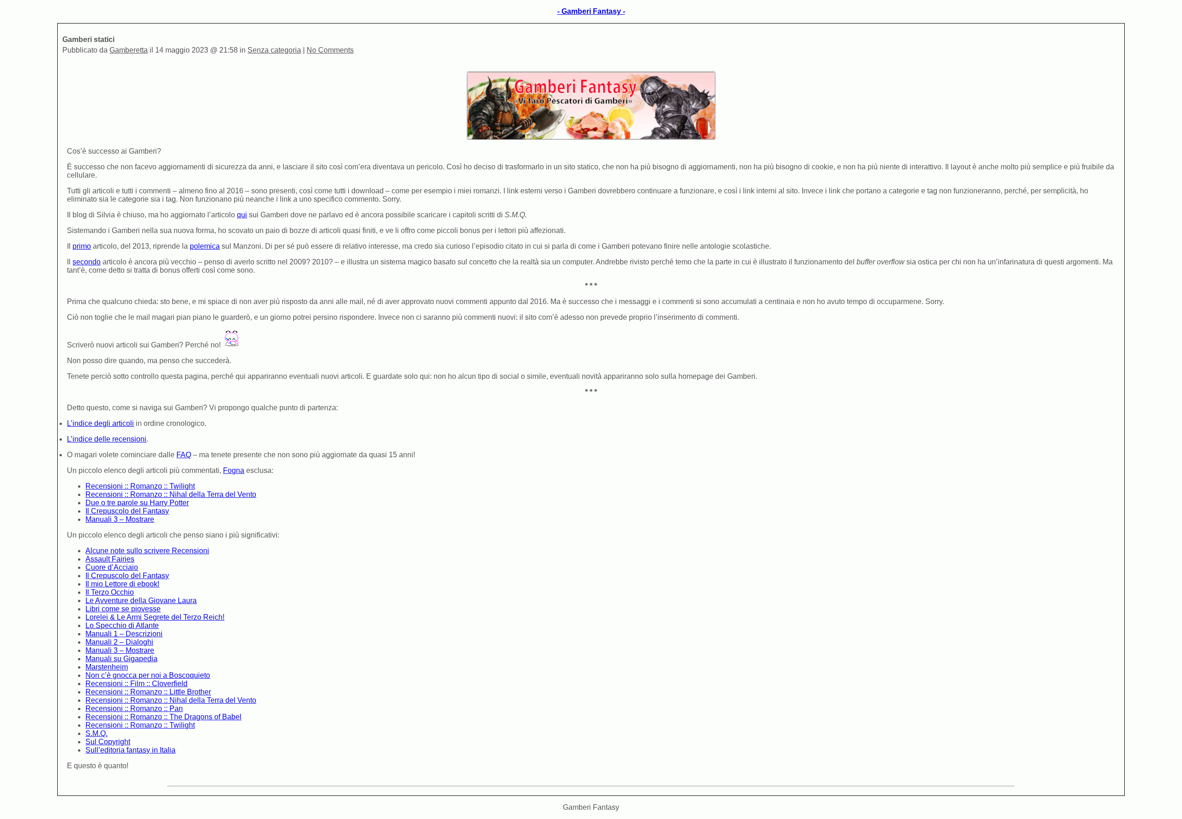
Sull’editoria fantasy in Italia (130, 750)
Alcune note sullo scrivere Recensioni (147, 551)
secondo (86, 262)
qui (242, 215)
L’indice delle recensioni (106, 439)
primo (81, 246)
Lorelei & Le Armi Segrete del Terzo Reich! (154, 617)
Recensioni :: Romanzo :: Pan (134, 708)
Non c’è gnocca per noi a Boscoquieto (147, 675)
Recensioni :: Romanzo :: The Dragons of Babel (163, 717)
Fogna (233, 470)
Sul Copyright (107, 742)
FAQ (183, 455)
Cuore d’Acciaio (111, 567)
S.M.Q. (96, 733)
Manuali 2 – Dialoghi (119, 642)
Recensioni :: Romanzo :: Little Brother (148, 692)
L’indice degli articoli (100, 423)
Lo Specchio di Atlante (122, 625)
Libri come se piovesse (123, 609)
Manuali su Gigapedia (121, 659)
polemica (205, 246)
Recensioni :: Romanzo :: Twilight (140, 486)
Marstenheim (106, 667)
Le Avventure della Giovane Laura (141, 600)
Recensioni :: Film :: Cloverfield (136, 683)
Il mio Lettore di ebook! (122, 584)
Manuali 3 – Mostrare (119, 519)
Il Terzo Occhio (109, 592)
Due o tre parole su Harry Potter (137, 503)
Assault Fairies (109, 559)
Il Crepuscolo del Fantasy (127, 511)
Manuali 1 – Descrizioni (124, 634)
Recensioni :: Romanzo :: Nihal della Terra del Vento (170, 494)
